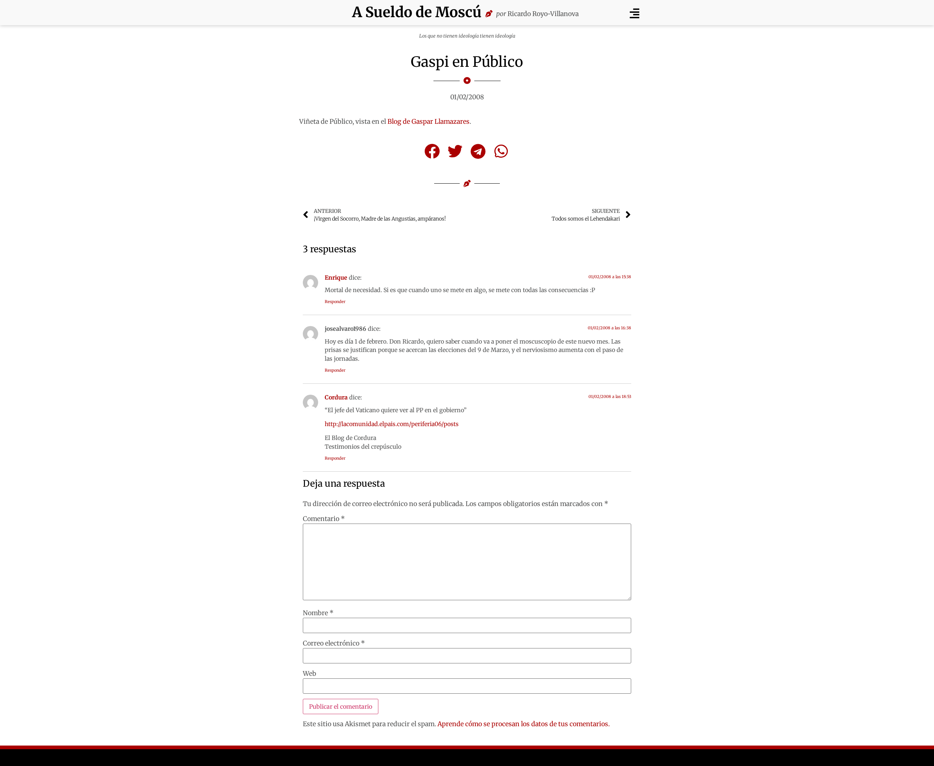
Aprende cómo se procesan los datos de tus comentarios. (523, 724)
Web (309, 674)
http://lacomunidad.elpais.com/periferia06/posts (392, 424)
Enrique (336, 277)
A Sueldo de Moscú (417, 12)
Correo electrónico (334, 643)
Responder (335, 301)
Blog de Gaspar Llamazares (428, 122)
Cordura (336, 397)
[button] (634, 13)
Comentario (324, 519)
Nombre (318, 613)
